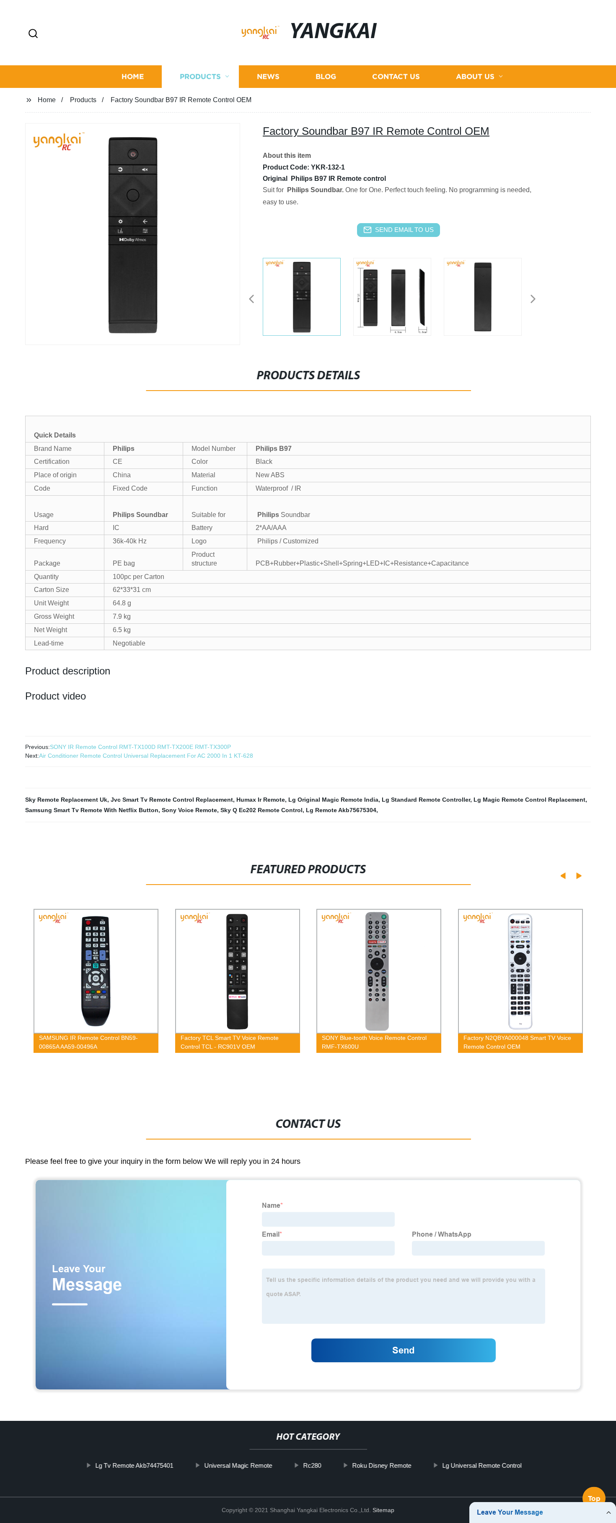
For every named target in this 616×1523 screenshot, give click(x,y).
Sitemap (383, 1510)
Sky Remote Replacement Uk (66, 799)
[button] (33, 34)
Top (594, 1499)
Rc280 (312, 1465)
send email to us (404, 229)
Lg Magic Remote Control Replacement (529, 799)
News (268, 76)
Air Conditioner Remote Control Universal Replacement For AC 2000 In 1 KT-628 (146, 755)
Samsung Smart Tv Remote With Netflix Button (91, 810)
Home (133, 76)
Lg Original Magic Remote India (333, 799)
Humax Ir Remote (260, 799)
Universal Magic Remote (238, 1465)
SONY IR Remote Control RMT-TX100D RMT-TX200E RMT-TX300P (140, 746)
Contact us (396, 76)
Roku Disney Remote (381, 1465)
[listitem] (308, 296)
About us (475, 76)
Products (200, 76)
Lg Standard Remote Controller (426, 799)
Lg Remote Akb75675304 (341, 810)
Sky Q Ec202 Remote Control (261, 810)
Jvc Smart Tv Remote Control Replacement (172, 799)
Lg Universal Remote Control (481, 1465)
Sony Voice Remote (189, 810)
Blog (326, 76)
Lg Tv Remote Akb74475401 (134, 1465)
